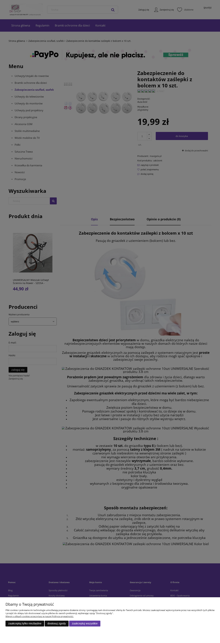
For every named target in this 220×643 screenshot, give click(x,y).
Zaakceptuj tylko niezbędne (24, 623)
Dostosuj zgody (56, 623)
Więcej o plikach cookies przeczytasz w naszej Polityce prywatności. (40, 616)
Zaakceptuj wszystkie (85, 623)
